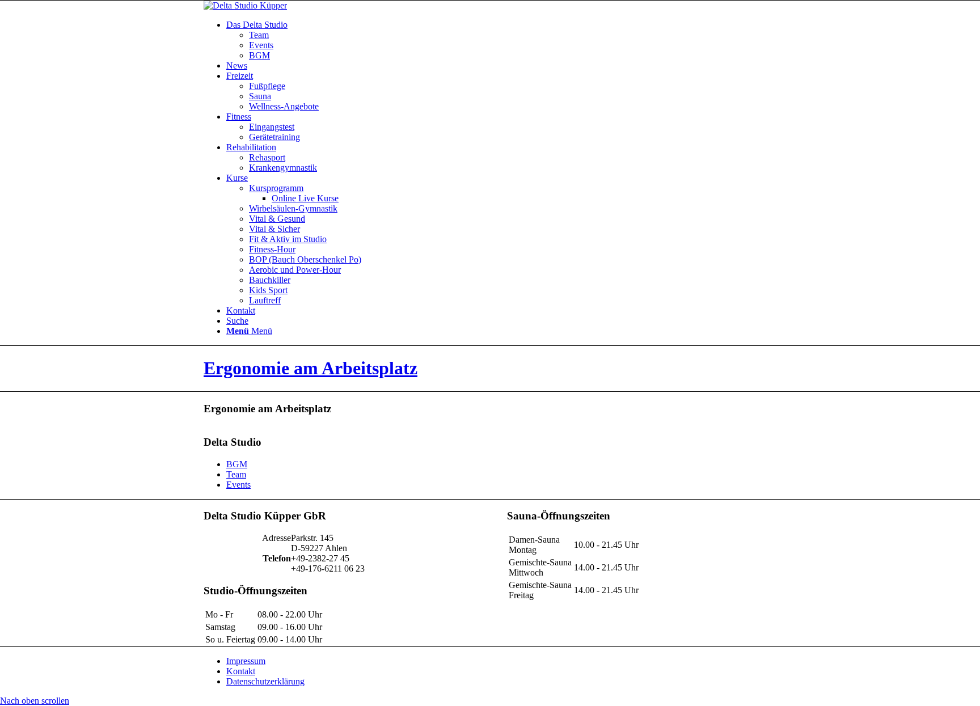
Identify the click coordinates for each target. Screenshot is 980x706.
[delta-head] (245, 5)
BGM (236, 464)
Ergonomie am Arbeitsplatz (310, 368)
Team (236, 474)
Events (238, 484)
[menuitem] (501, 40)
